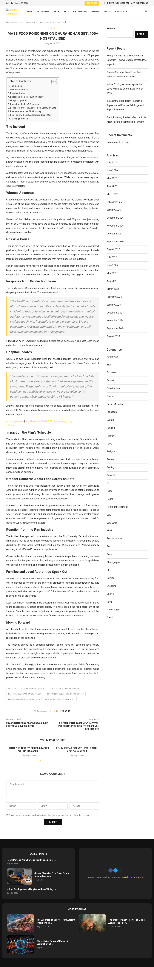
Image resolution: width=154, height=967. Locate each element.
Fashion (111, 428)
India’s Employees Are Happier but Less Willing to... (32, 889)
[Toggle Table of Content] (52, 81)
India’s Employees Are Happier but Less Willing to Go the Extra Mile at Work (125, 89)
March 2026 (113, 194)
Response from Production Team (26, 97)
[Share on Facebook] (60, 711)
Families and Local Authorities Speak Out (30, 115)
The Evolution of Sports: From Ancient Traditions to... (56, 921)
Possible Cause (17, 93)
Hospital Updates (18, 100)
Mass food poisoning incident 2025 (24, 699)
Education (112, 412)
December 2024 (115, 313)
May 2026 (112, 178)
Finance (111, 436)
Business (111, 372)
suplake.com (32, 421)
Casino (110, 380)
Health (110, 499)
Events (110, 420)
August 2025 (113, 249)
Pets (66, 11)
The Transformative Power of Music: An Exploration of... (126, 921)
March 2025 (113, 289)
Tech (109, 602)
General (111, 475)
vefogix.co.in (12, 425)
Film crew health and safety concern (25, 694)
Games (110, 459)
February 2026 (114, 202)
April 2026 (112, 186)
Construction (113, 388)
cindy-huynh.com (15, 421)
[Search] (146, 11)
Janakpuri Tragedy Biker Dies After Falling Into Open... (29, 750)
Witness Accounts (19, 89)
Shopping (111, 586)
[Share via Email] (69, 711)
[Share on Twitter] (63, 711)
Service (110, 578)
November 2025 (115, 226)
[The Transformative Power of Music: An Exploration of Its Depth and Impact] (92, 923)
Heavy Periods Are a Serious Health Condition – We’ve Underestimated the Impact (127, 60)
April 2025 (112, 281)
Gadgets (111, 451)
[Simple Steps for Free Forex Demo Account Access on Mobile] (19, 876)
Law (109, 515)
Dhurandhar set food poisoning (64, 689)
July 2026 (112, 162)
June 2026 (112, 170)
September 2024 (115, 328)
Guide (109, 491)
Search (111, 28)
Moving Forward (19, 118)
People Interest (115, 538)
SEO (109, 570)
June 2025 (112, 265)
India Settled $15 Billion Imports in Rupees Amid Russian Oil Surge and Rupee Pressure (125, 105)
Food (109, 444)
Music (57, 11)
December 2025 (115, 218)
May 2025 (112, 273)
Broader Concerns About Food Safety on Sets (33, 107)
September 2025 (115, 241)
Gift (108, 483)
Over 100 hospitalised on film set (60, 699)
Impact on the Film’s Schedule (24, 104)
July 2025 (112, 257)
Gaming (110, 467)
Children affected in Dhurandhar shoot (26, 689)
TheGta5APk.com (50, 421)
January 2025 (114, 305)
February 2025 (114, 297)
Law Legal (112, 523)
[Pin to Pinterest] (66, 711)
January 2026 (114, 210)
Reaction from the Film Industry (25, 111)
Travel (107, 11)
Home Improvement (117, 507)
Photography (80, 11)
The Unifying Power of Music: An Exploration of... (53, 943)
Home (29, 11)
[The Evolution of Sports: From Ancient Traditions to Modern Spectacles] (20, 923)
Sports (95, 11)
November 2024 (115, 320)
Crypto (110, 396)
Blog (109, 364)
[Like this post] (57, 711)
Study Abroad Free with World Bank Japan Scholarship (76, 750)
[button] (102, 3)
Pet (108, 546)
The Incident (16, 86)
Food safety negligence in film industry (65, 694)
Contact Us (121, 11)
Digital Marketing (115, 404)
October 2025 (114, 233)
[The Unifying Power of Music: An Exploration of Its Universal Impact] (20, 944)
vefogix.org (66, 421)
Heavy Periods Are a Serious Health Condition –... (31, 860)
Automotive (43, 11)
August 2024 (113, 336)
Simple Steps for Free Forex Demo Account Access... (51, 875)
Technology (113, 609)
